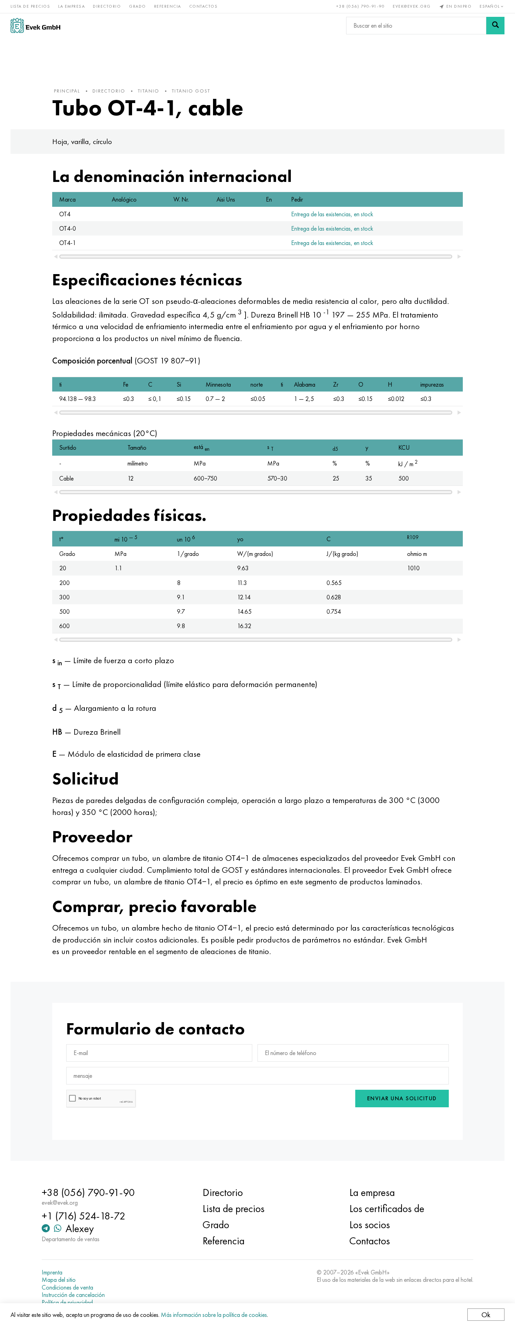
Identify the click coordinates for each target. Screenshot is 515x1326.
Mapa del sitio (59, 1280)
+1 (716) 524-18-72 (83, 1216)
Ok (485, 1315)
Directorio (107, 6)
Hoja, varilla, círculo (82, 141)
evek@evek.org (412, 6)
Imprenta (52, 1272)
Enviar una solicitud (402, 1098)
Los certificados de (386, 1208)
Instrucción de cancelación (73, 1295)
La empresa (71, 6)
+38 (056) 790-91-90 (360, 6)
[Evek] (35, 25)
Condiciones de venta (67, 1287)
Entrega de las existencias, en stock (332, 214)
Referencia (167, 6)
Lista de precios (30, 6)
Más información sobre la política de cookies (214, 1315)
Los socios (369, 1224)
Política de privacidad (67, 1302)
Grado (137, 6)
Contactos (203, 6)
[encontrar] (495, 25)
